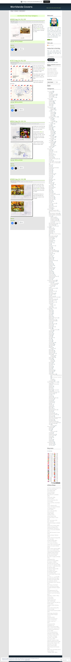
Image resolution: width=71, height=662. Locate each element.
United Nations (50, 442)
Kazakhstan (51, 249)
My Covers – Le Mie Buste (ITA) (53, 566)
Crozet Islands (53, 218)
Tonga (50, 304)
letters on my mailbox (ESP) (53, 549)
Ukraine (50, 373)
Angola (50, 150)
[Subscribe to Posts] (47, 45)
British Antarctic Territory (54, 213)
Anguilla (50, 383)
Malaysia (50, 257)
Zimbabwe (51, 208)
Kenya (50, 175)
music (51, 114)
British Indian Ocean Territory (55, 233)
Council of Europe (52, 320)
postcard (50, 96)
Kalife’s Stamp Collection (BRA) (53, 548)
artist (51, 130)
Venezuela (51, 441)
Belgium (50, 316)
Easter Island (53, 431)
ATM (50, 99)
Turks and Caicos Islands (54, 422)
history (19, 21)
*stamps (25, 123)
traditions (51, 146)
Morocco (50, 186)
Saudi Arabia (51, 267)
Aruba (50, 385)
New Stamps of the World (52, 584)
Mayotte (50, 185)
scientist (52, 133)
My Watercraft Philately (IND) (53, 579)
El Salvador (51, 398)
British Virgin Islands (53, 389)
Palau (50, 298)
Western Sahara (52, 206)
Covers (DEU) (50, 501)
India (50, 241)
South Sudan (51, 199)
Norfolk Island (51, 296)
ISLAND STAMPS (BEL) (52, 540)
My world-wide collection (52, 580)
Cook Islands (51, 285)
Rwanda (50, 192)
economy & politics (53, 116)
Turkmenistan (51, 275)
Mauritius (51, 183)
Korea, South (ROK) (53, 251)
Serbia (50, 365)
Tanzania (50, 201)
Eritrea (50, 166)
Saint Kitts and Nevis (53, 414)
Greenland (51, 399)
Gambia (50, 170)
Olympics (52, 141)
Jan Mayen (52, 355)
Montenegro (51, 350)
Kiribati (50, 290)
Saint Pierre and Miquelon (54, 417)
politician (52, 131)
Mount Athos (51, 351)
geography (16, 21)
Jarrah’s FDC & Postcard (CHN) (53, 544)
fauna (15, 181)
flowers (30, 123)
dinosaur (27, 181)
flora (15, 123)
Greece (50, 332)
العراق (38, 123)
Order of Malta (52, 357)
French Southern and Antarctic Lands (55, 216)
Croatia (50, 321)
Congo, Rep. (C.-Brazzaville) (54, 162)
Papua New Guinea (53, 299)
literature (52, 113)
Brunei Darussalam (53, 235)
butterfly (53, 121)
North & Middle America (52, 382)
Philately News (50, 597)
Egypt (50, 165)
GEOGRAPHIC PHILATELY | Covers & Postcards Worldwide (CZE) (53, 530)
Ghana (50, 171)
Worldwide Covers (21, 6)
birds (51, 118)
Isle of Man (51, 337)
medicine (52, 139)
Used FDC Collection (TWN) (53, 640)
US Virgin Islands (52, 423)
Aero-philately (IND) (51, 490)
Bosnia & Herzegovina (53, 317)
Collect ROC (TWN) (51, 497)
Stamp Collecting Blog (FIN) (53, 607)
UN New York (51, 444)
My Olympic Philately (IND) (52, 568)
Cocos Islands (53, 284)
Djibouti (50, 164)
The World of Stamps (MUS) (53, 634)
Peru (50, 438)
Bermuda (50, 389)
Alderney (50, 310)
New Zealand (51, 294)
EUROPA (51, 101)
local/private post (52, 94)
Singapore (51, 268)
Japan (50, 247)
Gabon (50, 169)
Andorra (50, 311)
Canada (50, 390)
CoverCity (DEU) (50, 498)
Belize (50, 387)
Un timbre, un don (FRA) (52, 637)
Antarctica (49, 209)
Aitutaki (52, 286)
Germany (51, 330)
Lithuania (50, 343)
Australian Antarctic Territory (54, 211)
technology (51, 142)
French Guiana (52, 435)
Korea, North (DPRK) (53, 250)
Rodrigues (52, 184)
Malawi (50, 180)
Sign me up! (51, 59)
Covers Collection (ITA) (52, 505)
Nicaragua (51, 410)
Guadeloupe (51, 401)
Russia (50, 363)
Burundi (50, 155)
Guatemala (51, 402)
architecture (51, 108)
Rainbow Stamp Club (51, 599)
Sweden (50, 369)
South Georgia (52, 225)
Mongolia (50, 259)
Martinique (51, 406)
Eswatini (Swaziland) (53, 167)
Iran (49, 243)
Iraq (21, 21)
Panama (50, 411)
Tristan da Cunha (52, 203)
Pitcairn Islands (52, 300)
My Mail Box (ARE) (51, 567)
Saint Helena (51, 193)
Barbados (51, 387)
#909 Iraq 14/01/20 (18, 19)
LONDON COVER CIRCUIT (52, 552)
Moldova (50, 347)
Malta (50, 346)
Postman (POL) (50, 598)
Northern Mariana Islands (54, 297)
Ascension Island (52, 151)
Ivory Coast (51, 174)
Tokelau (50, 303)
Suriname (51, 439)
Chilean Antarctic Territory (54, 214)
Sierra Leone (51, 197)
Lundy (51, 379)
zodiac (50, 147)
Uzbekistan (51, 277)
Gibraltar (50, 331)
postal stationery (52, 95)
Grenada (50, 400)
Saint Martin (51, 416)
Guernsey (51, 333)
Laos (50, 254)
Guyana (50, 436)
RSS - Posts (51, 45)
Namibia (50, 188)
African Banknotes (51, 492)
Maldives (50, 258)
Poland (50, 358)
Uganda (50, 205)
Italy (50, 338)
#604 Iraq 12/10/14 (18, 102)
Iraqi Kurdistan (52, 245)
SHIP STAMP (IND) (51, 601)
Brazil (50, 429)
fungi (50, 125)
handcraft (52, 112)
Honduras (51, 404)
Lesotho (50, 176)
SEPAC (50, 104)
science (50, 138)
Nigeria (50, 190)
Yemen (50, 279)
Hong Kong (51, 240)
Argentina (51, 427)
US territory (52, 425)
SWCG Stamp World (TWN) (52, 626)
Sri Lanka (51, 269)
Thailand (50, 273)
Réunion (50, 191)
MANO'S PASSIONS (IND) (52, 553)
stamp (42, 21)
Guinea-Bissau (52, 173)
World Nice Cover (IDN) (52, 644)
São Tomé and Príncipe (53, 194)
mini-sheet (24, 21)
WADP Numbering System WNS (53, 641)
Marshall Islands (52, 291)
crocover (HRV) (50, 509)
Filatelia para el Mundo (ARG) (53, 525)
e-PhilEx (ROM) (50, 513)
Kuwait (50, 252)
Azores (51, 360)
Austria (50, 313)
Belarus (50, 315)
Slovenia (50, 367)
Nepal (50, 261)
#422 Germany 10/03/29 (52, 75)
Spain (50, 368)
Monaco (50, 349)
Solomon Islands (52, 302)
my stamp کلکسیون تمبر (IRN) (53, 576)
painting (52, 115)
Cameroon (51, 156)
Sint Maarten (51, 420)
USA (50, 424)
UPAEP (50, 105)
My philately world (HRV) (52, 571)
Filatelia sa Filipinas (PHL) (52, 527)
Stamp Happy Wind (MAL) (52, 613)
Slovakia (50, 366)
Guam (50, 289)
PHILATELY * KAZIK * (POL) (53, 595)
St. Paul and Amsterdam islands (55, 222)
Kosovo (50, 340)
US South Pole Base (53, 226)
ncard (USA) (51, 512)
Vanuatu (50, 307)
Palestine (51, 264)
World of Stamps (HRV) (52, 645)
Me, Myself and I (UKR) (52, 555)
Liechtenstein (51, 342)
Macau (50, 256)
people (50, 129)
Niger (50, 189)
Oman (50, 262)
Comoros (50, 160)
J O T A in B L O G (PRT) (52, 543)
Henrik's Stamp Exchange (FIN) (53, 537)
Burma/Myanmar (52, 236)
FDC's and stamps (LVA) (52, 520)
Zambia (50, 207)
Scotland (52, 380)
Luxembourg (51, 344)
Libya (50, 178)
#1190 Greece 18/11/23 (52, 76)
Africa (48, 148)
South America (50, 426)
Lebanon (50, 255)
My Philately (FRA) (51, 570)
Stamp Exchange (50, 609)
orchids (51, 123)
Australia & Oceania (51, 280)
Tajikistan (51, 272)
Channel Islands (52, 319)
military (50, 128)
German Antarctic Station (54, 223)
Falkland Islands (52, 434)
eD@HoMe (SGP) (50, 514)
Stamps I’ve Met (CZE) (52, 619)
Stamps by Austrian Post (52, 618)
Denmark (50, 324)
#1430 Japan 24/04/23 (51, 69)
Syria (50, 270)
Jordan (50, 248)
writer (51, 134)
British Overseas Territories (55, 377)
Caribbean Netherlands (53, 391)
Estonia (50, 325)
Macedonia (51, 345)
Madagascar (51, 179)
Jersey (50, 339)
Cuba (50, 394)
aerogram (51, 92)
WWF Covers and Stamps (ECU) (53, 649)
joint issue (51, 102)
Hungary (50, 334)
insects (51, 120)
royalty (51, 132)
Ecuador (50, 433)
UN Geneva (51, 443)
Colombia (51, 432)
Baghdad (29, 21)
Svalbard (52, 356)
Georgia (50, 239)
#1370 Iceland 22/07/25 (52, 71)
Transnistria (51, 371)
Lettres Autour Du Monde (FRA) (53, 551)
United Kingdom (52, 374)
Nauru (50, 292)
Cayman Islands (52, 392)
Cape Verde (51, 157)
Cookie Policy (27, 659)
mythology (52, 137)
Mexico (50, 407)
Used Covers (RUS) (51, 638)
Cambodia (51, 237)
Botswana (51, 153)
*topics (48, 107)
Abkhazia (51, 227)
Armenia (50, 312)
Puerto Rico (51, 412)
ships (51, 144)
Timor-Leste (51, 274)
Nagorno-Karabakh (52, 260)
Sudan (50, 200)
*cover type (49, 91)
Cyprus (50, 322)
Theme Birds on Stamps (52, 636)
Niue (50, 295)
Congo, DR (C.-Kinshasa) (54, 161)
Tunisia (50, 204)
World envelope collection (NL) (53, 642)
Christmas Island (53, 283)
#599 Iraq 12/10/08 (18, 160)
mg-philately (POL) (51, 559)
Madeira (52, 361)
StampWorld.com (50, 625)
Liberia (50, 177)
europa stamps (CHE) (51, 516)
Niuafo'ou (52, 305)
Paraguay (51, 437)
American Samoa (52, 281)
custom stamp (52, 100)
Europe (48, 308)
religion (50, 135)
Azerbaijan (51, 229)
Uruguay (50, 440)
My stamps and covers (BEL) (53, 578)
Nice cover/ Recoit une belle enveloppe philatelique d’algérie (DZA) (53, 588)
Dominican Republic (53, 397)
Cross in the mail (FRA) (52, 510)
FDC (50, 93)
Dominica (51, 396)
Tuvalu (50, 306)
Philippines (51, 265)
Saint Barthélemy (52, 413)
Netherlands (51, 352)
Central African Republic (54, 158)
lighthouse (52, 109)
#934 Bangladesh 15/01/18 (52, 72)
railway (51, 143)
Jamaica (50, 405)
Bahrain (50, 230)
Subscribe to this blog (53, 48)
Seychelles (51, 196)
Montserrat (51, 408)
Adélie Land (52, 217)
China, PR (51, 238)
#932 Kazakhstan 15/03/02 (52, 73)
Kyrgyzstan (51, 253)
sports (50, 140)
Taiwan (50, 271)
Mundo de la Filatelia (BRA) (52, 560)
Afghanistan (51, 228)
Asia (48, 227)
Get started (46, 1)
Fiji (49, 287)
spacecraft (52, 145)
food (50, 124)
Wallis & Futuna (52, 307)
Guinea (50, 172)
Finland (50, 327)
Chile (50, 430)
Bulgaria (50, 318)
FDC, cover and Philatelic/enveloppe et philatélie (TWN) (53, 523)
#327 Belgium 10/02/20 (52, 68)
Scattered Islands (54, 220)
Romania (50, 362)
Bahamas (51, 386)
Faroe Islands (51, 326)
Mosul (40, 21)
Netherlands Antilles (53, 409)
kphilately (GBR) (51, 493)
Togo (50, 202)
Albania (50, 309)
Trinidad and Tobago (53, 421)
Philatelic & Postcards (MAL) (53, 591)
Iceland (50, 335)
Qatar (50, 266)
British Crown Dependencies (56, 375)
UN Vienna (51, 445)
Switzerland (51, 370)
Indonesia (51, 242)
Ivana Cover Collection (51, 541)
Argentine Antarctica (53, 210)
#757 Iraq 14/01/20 (18, 41)
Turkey (50, 372)
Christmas (52, 136)
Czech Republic (52, 323)
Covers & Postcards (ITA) (52, 500)
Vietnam (50, 278)
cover (32, 21)
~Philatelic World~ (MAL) (52, 652)
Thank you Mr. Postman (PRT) (53, 628)
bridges (51, 109)
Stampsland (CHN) (51, 624)
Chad (50, 159)
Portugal (50, 359)
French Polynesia (52, 288)
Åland (50, 314)
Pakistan (50, 263)
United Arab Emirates (53, 276)
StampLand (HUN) (51, 617)
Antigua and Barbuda (53, 384)
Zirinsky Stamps (50, 650)
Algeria (50, 149)
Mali (50, 181)
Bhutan (50, 232)
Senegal (50, 195)
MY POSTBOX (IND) (51, 572)
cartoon (51, 111)
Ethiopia (50, 168)
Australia (50, 282)
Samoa (50, 301)
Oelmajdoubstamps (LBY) (52, 590)
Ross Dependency (52, 224)
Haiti (50, 403)
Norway (50, 354)
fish (51, 119)
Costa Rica (51, 393)
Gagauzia (52, 348)
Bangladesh (51, 231)
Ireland (50, 336)
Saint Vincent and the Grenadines (53, 419)
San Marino (51, 364)
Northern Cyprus (52, 353)
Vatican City (51, 381)
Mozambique (51, 187)
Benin (50, 152)
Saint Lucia (51, 415)
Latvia (50, 341)
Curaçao (50, 395)
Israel (50, 246)
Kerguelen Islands (54, 219)
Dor (48, 512)
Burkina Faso (51, 154)
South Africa (51, 198)
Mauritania (51, 182)
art (49, 111)
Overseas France (53, 329)
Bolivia (50, 428)
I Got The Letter (50, 539)
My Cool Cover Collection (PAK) (53, 564)
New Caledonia (52, 293)
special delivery (52, 97)
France (50, 328)
